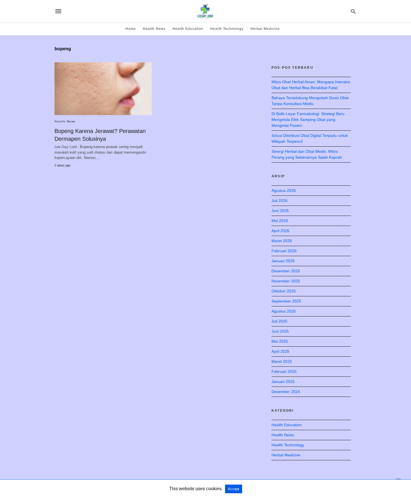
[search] (353, 11)
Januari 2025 (283, 381)
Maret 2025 (281, 361)
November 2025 (285, 281)
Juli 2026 (279, 200)
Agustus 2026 (283, 190)
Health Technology (227, 29)
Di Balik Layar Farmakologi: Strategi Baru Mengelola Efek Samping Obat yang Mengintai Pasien (307, 119)
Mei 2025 (279, 341)
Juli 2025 (279, 321)
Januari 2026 (283, 261)
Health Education (188, 29)
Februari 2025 (284, 371)
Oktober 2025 (283, 291)
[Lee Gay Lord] (205, 11)
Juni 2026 (280, 210)
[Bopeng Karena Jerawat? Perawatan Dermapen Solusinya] (103, 88)
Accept (233, 489)
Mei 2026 (279, 220)
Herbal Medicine (265, 29)
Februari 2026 (284, 251)
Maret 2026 (281, 241)
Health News (154, 29)
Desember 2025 (285, 271)
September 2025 (286, 301)
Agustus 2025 (283, 311)
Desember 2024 (285, 391)
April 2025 (280, 351)
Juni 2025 (280, 331)
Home (131, 29)
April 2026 (280, 230)
